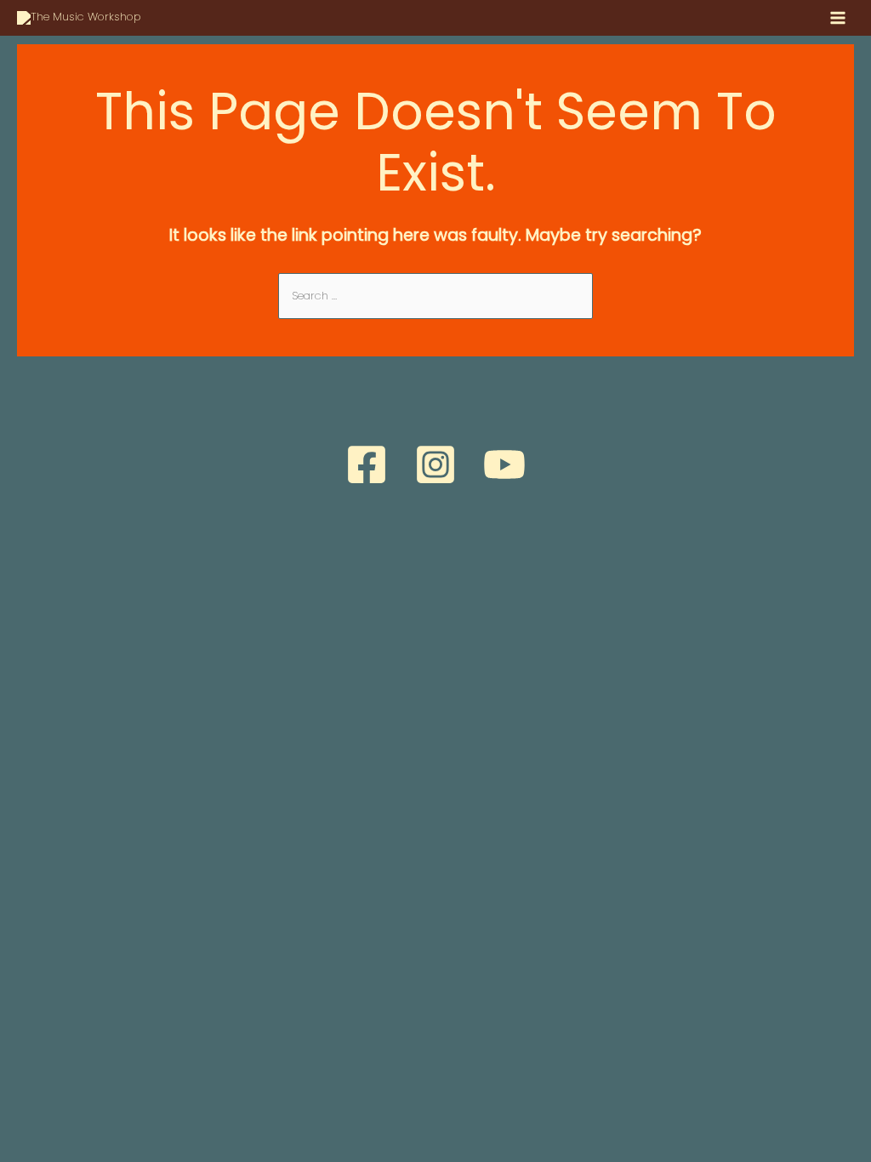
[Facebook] (366, 464)
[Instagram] (435, 464)
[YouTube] (504, 464)
